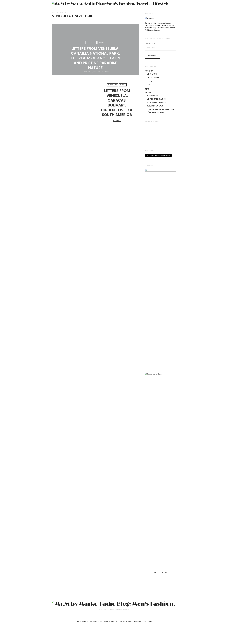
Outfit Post (153, 77)
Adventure (91, 42)
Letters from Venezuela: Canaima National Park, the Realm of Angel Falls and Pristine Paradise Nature (95, 58)
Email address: (150, 43)
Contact (140, 3)
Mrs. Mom (102, 3)
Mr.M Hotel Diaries (156, 99)
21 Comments (103, 72)
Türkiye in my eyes (155, 112)
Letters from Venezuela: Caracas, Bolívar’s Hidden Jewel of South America (73, 94)
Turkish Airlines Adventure (160, 109)
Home (86, 3)
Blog (94, 3)
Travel (101, 42)
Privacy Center (127, 3)
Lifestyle (149, 81)
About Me (113, 3)
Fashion (149, 71)
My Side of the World (157, 102)
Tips (147, 89)
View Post (117, 120)
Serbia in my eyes (155, 105)
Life (148, 84)
